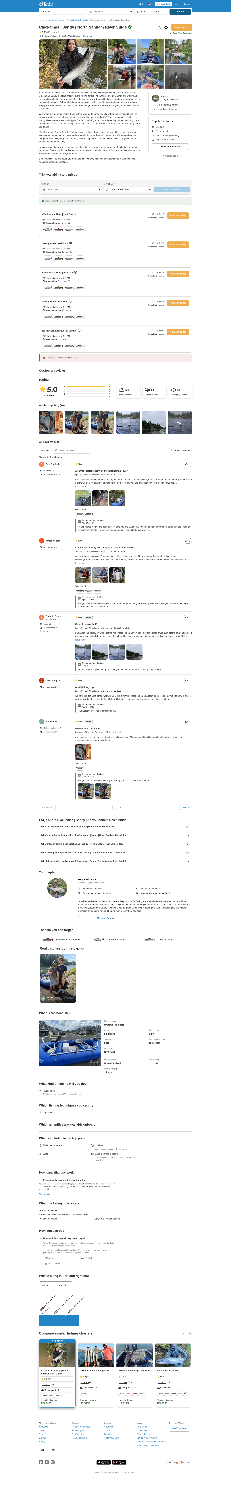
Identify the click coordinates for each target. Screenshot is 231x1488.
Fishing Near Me (79, 1438)
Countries (108, 1427)
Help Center (142, 1427)
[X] (47, 1462)
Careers (43, 1430)
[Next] (190, 1333)
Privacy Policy (143, 1434)
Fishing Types (78, 1430)
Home (41, 20)
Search (180, 12)
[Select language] (149, 4)
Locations (108, 1434)
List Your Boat (163, 4)
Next (184, 807)
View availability (178, 215)
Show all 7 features (170, 147)
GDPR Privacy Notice (147, 1438)
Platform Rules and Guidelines (151, 1442)
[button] (115, 222)
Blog (41, 1434)
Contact (42, 1438)
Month (45, 1285)
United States (51, 20)
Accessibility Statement (148, 1445)
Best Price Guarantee (182, 33)
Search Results (81, 20)
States (107, 1430)
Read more (80, 486)
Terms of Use (143, 1430)
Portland (70, 20)
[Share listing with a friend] (159, 28)
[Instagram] (53, 1462)
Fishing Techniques (81, 1427)
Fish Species (78, 1434)
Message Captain (106, 918)
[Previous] (184, 1333)
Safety (42, 1442)
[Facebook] (41, 1462)
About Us (43, 1427)
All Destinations (111, 1438)
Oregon (62, 20)
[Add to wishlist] (166, 28)
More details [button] (44, 1194)
